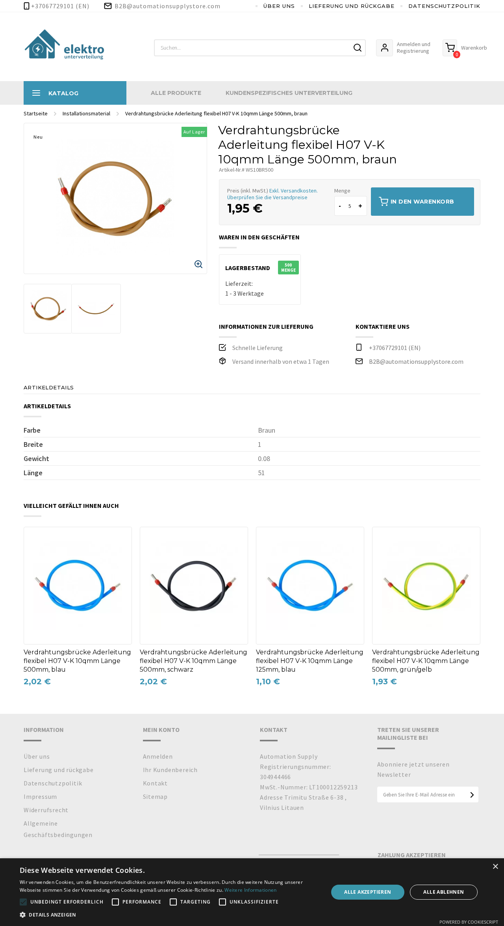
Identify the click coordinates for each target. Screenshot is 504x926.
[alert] (252, 892)
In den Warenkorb (422, 201)
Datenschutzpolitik (444, 6)
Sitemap (155, 796)
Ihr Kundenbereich (170, 770)
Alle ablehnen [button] (443, 892)
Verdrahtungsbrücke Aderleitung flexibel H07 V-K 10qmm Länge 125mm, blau (309, 660)
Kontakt (155, 783)
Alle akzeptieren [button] (367, 892)
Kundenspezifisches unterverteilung (289, 92)
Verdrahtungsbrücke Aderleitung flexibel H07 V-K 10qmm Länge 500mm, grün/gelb (426, 660)
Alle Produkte (176, 92)
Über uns (279, 6)
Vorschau (35, 554)
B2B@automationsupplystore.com (416, 361)
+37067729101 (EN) (395, 348)
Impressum (40, 796)
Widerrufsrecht (46, 810)
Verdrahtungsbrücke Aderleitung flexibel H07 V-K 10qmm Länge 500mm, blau (77, 660)
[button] (169, 915)
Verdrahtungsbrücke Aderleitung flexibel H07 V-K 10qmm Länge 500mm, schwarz (193, 660)
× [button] (495, 867)
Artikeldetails (49, 387)
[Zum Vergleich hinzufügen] (35, 538)
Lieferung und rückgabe (352, 6)
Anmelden (158, 756)
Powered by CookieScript (468, 922)
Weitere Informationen (250, 890)
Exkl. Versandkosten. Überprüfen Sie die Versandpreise (272, 194)
